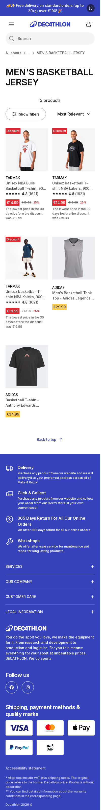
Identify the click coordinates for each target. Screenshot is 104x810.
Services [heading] (14, 566)
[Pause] (91, 8)
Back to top (46, 439)
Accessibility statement (26, 768)
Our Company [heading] (19, 581)
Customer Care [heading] (21, 596)
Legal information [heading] (24, 612)
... (29, 53)
